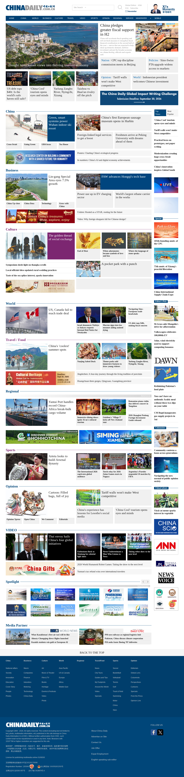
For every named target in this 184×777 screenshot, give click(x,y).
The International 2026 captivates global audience (87, 474)
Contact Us (96, 742)
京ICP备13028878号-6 (36, 771)
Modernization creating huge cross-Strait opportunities (165, 156)
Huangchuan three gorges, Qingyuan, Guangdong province (104, 381)
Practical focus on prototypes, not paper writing (164, 143)
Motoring (27, 687)
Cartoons (134, 687)
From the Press (137, 696)
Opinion (106, 77)
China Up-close (13, 203)
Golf (114, 687)
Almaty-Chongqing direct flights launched (49, 638)
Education (10, 682)
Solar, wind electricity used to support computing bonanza (164, 343)
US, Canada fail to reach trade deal (60, 311)
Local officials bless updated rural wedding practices (31, 270)
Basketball (117, 673)
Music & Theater (48, 673)
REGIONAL (117, 18)
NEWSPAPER (141, 18)
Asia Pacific (63, 668)
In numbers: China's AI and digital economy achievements (103, 160)
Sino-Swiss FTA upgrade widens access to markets (161, 64)
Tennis (115, 682)
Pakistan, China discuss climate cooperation (124, 638)
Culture (11, 229)
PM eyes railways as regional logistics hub (123, 635)
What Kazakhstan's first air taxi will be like (50, 635)
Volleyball (116, 678)
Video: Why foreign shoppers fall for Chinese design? (101, 219)
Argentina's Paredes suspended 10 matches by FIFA (139, 474)
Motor (115, 701)
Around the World (102, 687)
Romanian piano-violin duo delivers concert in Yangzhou (139, 403)
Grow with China (64, 204)
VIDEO (82, 18)
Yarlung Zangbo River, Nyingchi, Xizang (138, 362)
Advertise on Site (99, 736)
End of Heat (82, 251)
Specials (98, 696)
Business (12, 170)
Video (44, 696)
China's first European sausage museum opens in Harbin (121, 119)
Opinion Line (136, 701)
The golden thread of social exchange (60, 237)
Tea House (63, 144)
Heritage (45, 687)
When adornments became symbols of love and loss (113, 253)
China (10, 111)
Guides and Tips (101, 678)
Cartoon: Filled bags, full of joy (59, 494)
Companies (28, 673)
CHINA (23, 18)
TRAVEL (70, 18)
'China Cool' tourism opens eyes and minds (131, 511)
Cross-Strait (12, 144)
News (97, 668)
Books (44, 682)
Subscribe (134, 8)
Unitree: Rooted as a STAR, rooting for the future (99, 212)
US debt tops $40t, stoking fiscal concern (138, 324)
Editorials (63, 519)
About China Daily (99, 731)
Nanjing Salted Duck (86, 361)
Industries (27, 682)
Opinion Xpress (13, 519)
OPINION (106, 18)
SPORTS (94, 18)
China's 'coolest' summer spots (59, 347)
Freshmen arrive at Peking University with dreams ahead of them (131, 138)
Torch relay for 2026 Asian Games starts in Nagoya (112, 474)
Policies (153, 60)
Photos (8, 696)
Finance (27, 678)
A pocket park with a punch (119, 264)
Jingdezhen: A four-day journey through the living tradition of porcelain (109, 374)
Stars (115, 710)
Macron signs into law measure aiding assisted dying (113, 327)
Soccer (115, 668)
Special (158, 218)
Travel (10, 340)
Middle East (63, 687)
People (8, 691)
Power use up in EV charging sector (94, 195)
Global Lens (135, 673)
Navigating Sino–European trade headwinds (136, 311)
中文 (127, 8)
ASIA (140, 5)
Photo (44, 701)
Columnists (160, 428)
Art (43, 668)
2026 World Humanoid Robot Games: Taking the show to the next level (110, 564)
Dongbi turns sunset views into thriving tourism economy (49, 65)
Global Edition (130, 5)
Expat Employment (99, 754)
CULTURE (59, 18)
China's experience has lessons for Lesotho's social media (93, 513)
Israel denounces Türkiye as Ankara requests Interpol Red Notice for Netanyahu (88, 329)
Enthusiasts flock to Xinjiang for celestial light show (86, 554)
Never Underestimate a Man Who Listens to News (113, 554)
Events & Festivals (49, 691)
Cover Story (10, 687)
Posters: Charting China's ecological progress (97, 153)
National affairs (12, 668)
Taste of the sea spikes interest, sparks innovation (29, 275)
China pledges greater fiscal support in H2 (117, 29)
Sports (10, 450)
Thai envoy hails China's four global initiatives (61, 540)
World (136, 77)
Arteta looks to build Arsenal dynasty (58, 459)
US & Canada (64, 673)
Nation (105, 60)
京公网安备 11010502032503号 (51, 766)
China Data (29, 203)
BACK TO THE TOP (92, 652)
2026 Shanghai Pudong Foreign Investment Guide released (139, 417)
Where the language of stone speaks (138, 252)
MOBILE (158, 18)
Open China (29, 519)
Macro (26, 668)
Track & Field (118, 691)
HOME (11, 18)
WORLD (35, 18)
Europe (62, 678)
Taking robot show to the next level (139, 553)
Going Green (29, 144)
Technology (46, 203)
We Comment (48, 519)
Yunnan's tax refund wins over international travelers (101, 571)
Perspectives (136, 682)
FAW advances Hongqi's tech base (123, 176)
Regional (12, 391)
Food (22, 340)
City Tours (99, 673)
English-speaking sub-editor (104, 759)
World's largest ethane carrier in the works (133, 195)
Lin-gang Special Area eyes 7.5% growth (59, 180)
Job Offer (95, 748)
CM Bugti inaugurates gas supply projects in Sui (165, 416)
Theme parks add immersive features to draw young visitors (112, 363)
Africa (61, 682)
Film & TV (45, 678)
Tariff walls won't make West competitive (114, 81)
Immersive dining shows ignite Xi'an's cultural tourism (87, 419)
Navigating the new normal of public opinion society (166, 478)
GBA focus (46, 144)
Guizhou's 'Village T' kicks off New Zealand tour (112, 419)
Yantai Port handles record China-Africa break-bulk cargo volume (61, 407)
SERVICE (129, 18)
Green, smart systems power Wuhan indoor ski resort (60, 123)
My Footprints (100, 682)
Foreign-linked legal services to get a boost (94, 136)
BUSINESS (47, 18)
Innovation (10, 678)
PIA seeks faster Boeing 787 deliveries (121, 642)
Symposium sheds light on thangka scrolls (26, 265)
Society (9, 673)
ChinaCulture (161, 488)
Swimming (117, 696)
